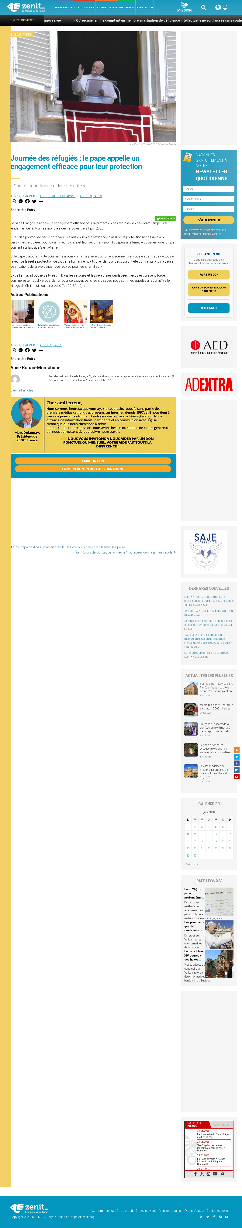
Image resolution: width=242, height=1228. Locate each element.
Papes (27, 34)
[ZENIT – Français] (30, 8)
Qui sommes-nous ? (105, 1210)
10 (201, 834)
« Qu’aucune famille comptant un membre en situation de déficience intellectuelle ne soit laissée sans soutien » (116, 20)
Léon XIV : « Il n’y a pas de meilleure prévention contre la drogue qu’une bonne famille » (208, 600)
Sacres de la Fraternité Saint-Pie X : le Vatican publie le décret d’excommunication (216, 687)
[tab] (197, 1124)
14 (229, 834)
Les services (148, 1210)
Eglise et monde (106, 7)
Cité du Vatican (84, 7)
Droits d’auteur (194, 1210)
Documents (127, 7)
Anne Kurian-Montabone (58, 196)
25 (208, 848)
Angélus (15, 34)
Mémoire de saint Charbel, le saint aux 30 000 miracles (216, 706)
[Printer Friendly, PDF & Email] (165, 218)
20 (222, 841)
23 (194, 848)
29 (187, 855)
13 (222, 834)
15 (187, 841)
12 (215, 834)
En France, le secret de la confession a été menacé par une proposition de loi (215, 728)
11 (208, 834)
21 (229, 841)
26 (215, 848)
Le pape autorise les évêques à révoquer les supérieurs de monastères (215, 748)
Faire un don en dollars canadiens (93, 469)
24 (201, 848)
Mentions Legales (170, 1210)
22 (187, 848)
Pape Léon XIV (63, 7)
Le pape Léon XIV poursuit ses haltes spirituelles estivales (193, 959)
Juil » (195, 864)
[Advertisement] (93, 510)
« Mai (187, 864)
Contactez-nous (217, 1210)
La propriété (129, 1210)
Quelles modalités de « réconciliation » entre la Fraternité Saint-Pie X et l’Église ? (214, 771)
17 (201, 841)
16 (194, 841)
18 (208, 841)
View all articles (21, 390)
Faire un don (145, 7)
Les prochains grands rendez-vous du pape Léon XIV (194, 930)
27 (222, 848)
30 (194, 855)
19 (215, 841)
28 (229, 848)
